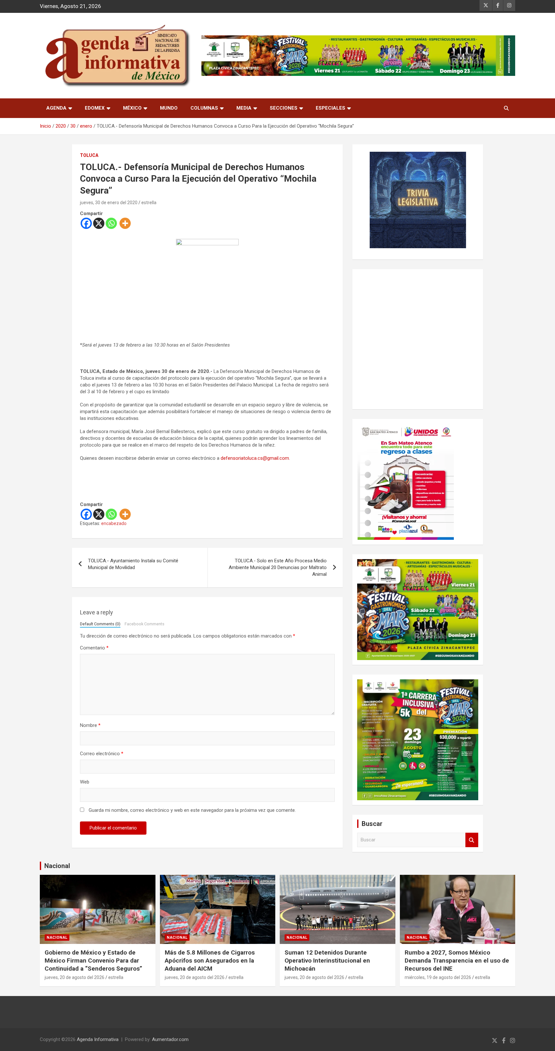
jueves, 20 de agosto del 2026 (74, 977)
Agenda (56, 108)
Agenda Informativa (98, 1039)
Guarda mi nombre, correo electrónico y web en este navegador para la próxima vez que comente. (192, 810)
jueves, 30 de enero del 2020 (108, 202)
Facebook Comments (144, 623)
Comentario (94, 648)
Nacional (57, 866)
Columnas (204, 108)
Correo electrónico (101, 754)
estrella (148, 202)
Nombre (90, 725)
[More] (125, 223)
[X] (98, 223)
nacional (57, 937)
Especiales (330, 108)
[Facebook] (86, 223)
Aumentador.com (170, 1039)
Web (84, 782)
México (132, 108)
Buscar (471, 840)
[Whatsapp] (111, 223)
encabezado (114, 523)
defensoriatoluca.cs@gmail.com (255, 458)
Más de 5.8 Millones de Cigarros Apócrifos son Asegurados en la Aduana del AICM (210, 960)
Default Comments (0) (100, 623)
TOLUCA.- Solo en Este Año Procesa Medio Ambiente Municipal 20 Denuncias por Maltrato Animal (278, 567)
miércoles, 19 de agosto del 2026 (438, 977)
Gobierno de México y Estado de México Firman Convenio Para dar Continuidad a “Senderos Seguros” (93, 960)
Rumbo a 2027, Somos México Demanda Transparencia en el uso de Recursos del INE (457, 960)
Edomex (95, 108)
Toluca (89, 155)
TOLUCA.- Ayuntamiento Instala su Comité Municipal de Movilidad (133, 564)
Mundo (169, 108)
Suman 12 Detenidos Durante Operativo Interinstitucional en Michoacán (327, 960)
